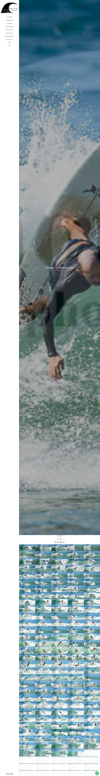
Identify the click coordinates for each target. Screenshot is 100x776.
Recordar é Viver (9, 33)
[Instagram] (9, 774)
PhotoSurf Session (10, 20)
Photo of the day (9, 30)
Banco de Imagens (9, 26)
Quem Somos (9, 17)
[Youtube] (12, 774)
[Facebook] (7, 774)
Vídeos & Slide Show (9, 36)
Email (9, 42)
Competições (9, 23)
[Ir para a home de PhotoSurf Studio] (9, 7)
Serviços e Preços (9, 39)
